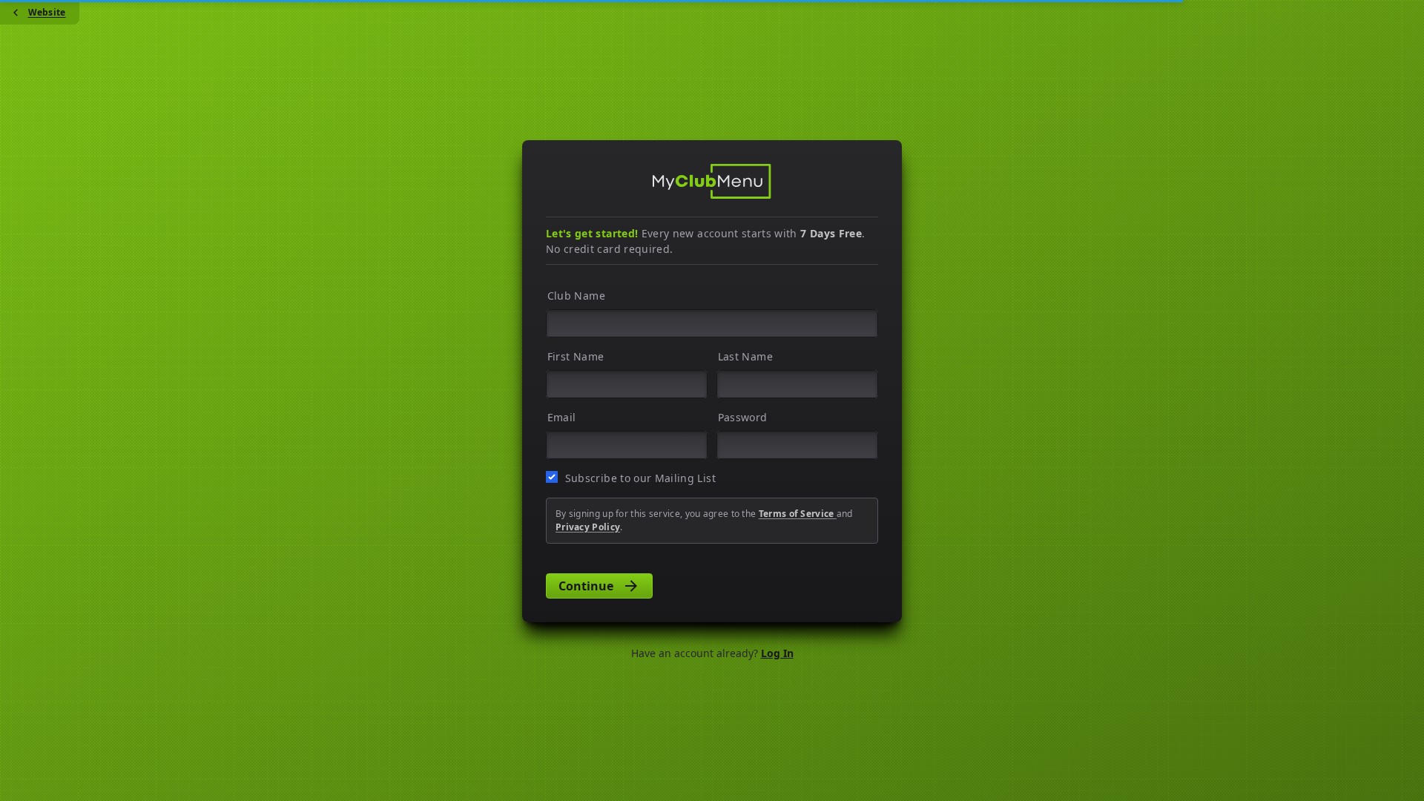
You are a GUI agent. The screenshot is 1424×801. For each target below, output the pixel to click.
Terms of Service (798, 513)
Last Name (745, 356)
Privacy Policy (588, 527)
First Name (575, 356)
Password (743, 417)
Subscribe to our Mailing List (640, 478)
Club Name (576, 296)
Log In (777, 653)
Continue (585, 586)
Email (561, 417)
